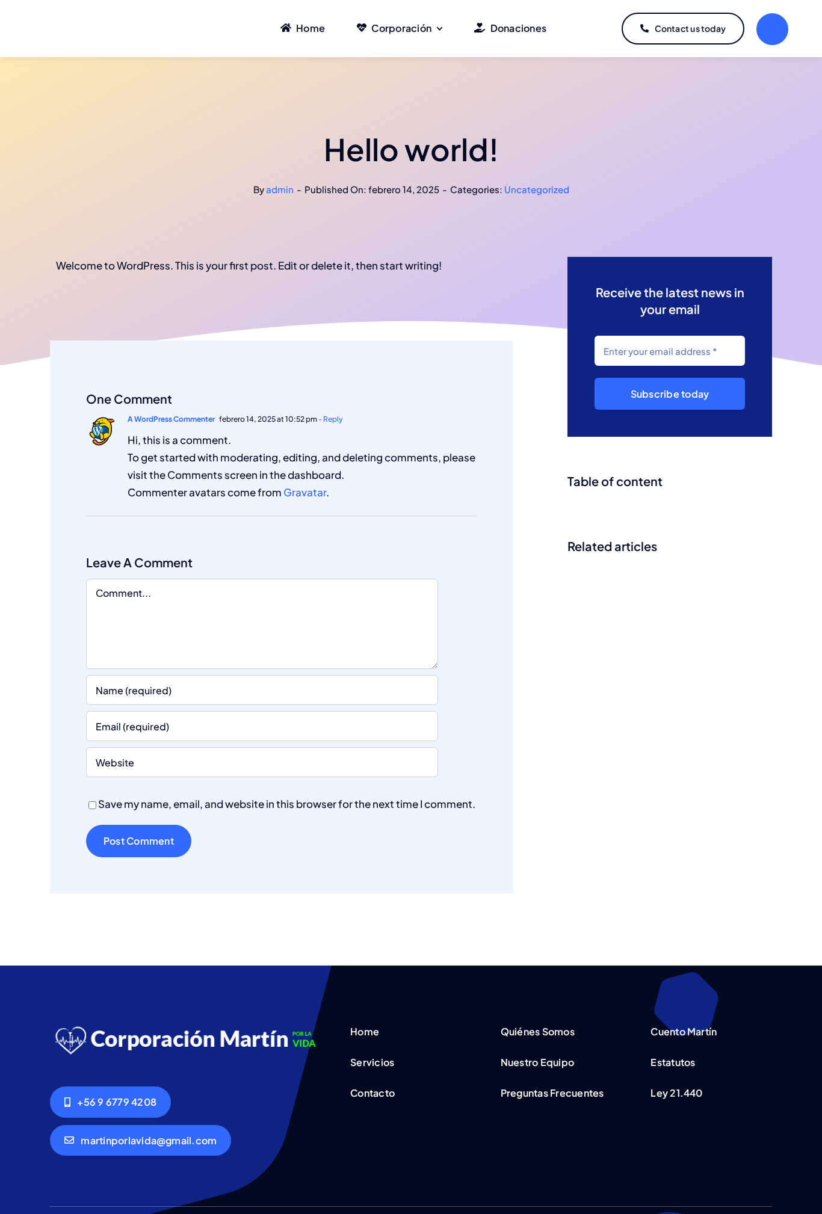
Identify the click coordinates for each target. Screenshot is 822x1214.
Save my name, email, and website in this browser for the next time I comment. (286, 803)
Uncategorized (536, 189)
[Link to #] (772, 29)
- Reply (330, 419)
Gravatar (304, 492)
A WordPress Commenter (171, 419)
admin (280, 189)
